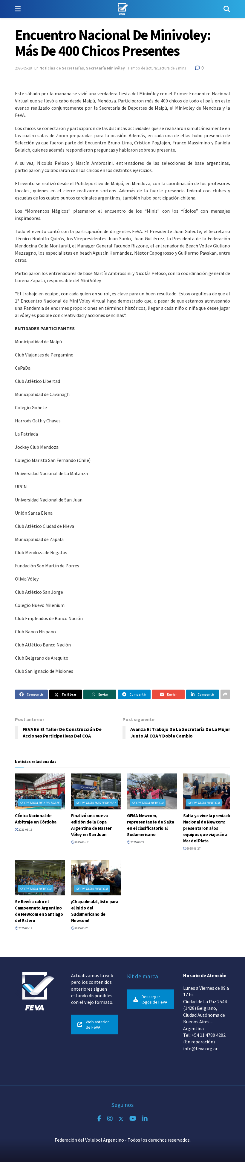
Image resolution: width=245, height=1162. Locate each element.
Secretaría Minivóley (105, 68)
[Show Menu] (18, 9)
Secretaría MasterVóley (96, 803)
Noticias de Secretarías (61, 68)
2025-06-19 (25, 928)
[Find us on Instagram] (110, 1118)
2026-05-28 (23, 68)
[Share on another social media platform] (225, 694)
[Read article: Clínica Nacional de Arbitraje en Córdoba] (40, 791)
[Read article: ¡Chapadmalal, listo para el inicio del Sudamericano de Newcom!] (96, 878)
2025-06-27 (193, 848)
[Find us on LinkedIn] (145, 1118)
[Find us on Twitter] (121, 1118)
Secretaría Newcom (148, 803)
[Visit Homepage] (122, 9)
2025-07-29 (137, 842)
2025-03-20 (81, 928)
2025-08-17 (81, 842)
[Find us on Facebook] (99, 1118)
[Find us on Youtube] (132, 1118)
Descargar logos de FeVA (154, 999)
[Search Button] (226, 9)
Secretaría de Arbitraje (40, 803)
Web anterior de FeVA (97, 1024)
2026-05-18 (25, 830)
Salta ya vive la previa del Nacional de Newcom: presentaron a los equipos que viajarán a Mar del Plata (208, 828)
